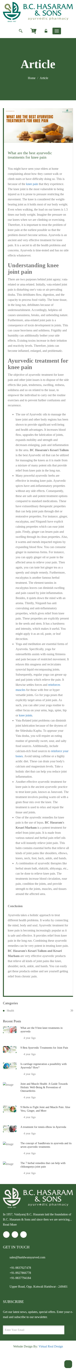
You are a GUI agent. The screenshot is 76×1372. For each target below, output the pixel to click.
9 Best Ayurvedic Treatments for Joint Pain (44, 1047)
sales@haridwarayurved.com (27, 1257)
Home (31, 78)
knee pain (32, 184)
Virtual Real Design (51, 1346)
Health (40, 1010)
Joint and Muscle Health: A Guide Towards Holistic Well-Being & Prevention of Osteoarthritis (44, 1087)
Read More (10, 1224)
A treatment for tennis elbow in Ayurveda (43, 1127)
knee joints (25, 715)
